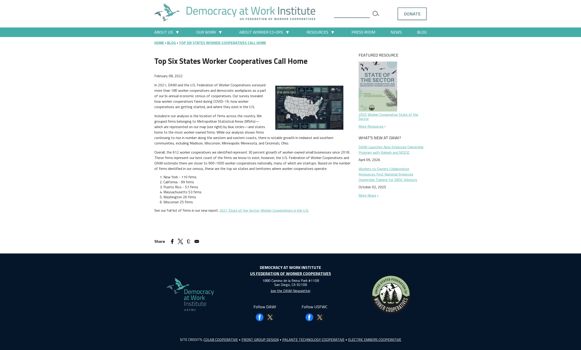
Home (159, 42)
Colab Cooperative (221, 339)
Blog (422, 32)
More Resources (371, 126)
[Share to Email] (196, 241)
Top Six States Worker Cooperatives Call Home (222, 42)
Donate (412, 13)
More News (367, 195)
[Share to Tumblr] (188, 241)
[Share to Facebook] (172, 241)
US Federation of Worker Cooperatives (290, 274)
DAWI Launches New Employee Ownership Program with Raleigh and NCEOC (391, 149)
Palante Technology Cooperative (313, 339)
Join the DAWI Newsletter (290, 290)
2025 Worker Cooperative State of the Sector (388, 116)
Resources (317, 32)
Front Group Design (260, 339)
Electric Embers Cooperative (374, 339)
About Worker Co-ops (261, 32)
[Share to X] (180, 241)
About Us (163, 32)
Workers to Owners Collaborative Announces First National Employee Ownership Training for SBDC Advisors (388, 174)
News (396, 32)
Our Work (206, 32)
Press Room (363, 32)
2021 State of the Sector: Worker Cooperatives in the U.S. (264, 210)
